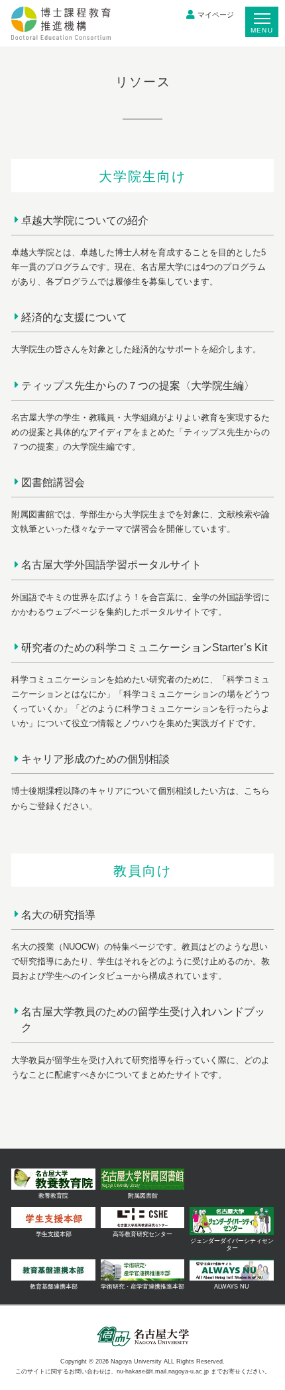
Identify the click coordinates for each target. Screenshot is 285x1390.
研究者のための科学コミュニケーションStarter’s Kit (144, 647)
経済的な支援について (74, 317)
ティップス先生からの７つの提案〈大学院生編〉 (138, 385)
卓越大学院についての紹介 (84, 220)
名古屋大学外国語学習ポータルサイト (111, 564)
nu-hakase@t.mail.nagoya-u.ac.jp (163, 1371)
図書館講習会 (53, 482)
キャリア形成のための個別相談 (95, 759)
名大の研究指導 (58, 914)
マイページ (216, 15)
